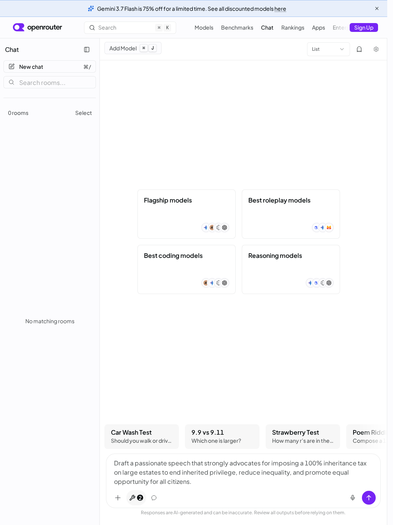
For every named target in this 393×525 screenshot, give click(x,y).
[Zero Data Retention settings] (359, 49)
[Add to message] (118, 498)
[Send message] (369, 498)
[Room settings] (376, 49)
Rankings (292, 27)
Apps (318, 27)
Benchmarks (237, 27)
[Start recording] (352, 497)
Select (83, 112)
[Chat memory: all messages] (154, 497)
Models (204, 27)
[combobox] (328, 49)
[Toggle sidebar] (86, 49)
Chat (267, 27)
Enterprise (346, 27)
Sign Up (363, 27)
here (280, 8)
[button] (186, 214)
